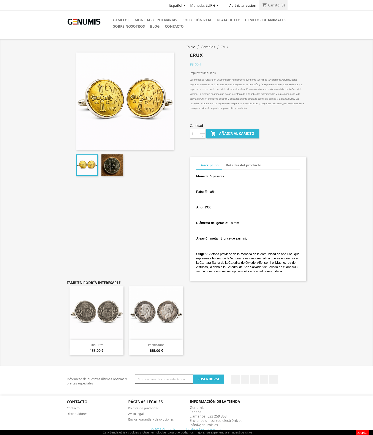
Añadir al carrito (232, 133)
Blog (155, 26)
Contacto (174, 26)
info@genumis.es (204, 424)
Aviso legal (136, 414)
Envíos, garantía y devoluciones (151, 419)
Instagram (264, 379)
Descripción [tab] (209, 165)
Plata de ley (228, 20)
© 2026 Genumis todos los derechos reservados (186, 429)
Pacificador (156, 345)
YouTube (245, 379)
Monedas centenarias (156, 20)
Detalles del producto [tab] (243, 165)
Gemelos (121, 20)
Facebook (235, 379)
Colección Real (197, 20)
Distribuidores (77, 414)
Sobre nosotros (129, 26)
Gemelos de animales (265, 20)
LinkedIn (273, 379)
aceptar (362, 432)
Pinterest (254, 379)
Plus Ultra (97, 345)
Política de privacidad (143, 408)
